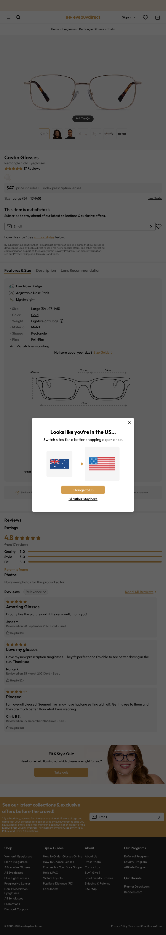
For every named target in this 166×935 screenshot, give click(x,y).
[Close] (129, 422)
